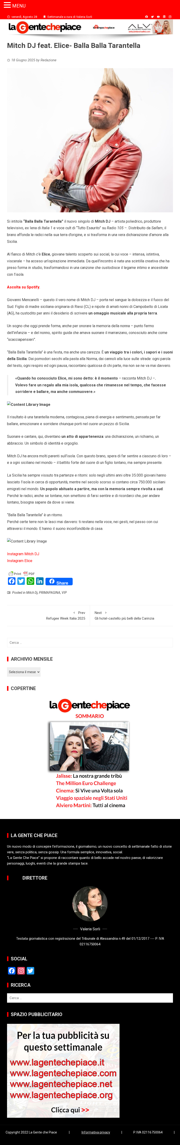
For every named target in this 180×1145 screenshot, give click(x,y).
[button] (8, 5)
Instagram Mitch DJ (23, 554)
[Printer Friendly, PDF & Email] (21, 573)
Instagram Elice (19, 561)
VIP (64, 592)
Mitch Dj (32, 592)
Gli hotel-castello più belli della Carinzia (124, 616)
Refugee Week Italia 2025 (65, 616)
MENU (19, 6)
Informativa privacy (96, 1132)
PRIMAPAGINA (49, 592)
